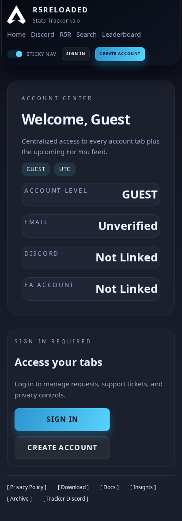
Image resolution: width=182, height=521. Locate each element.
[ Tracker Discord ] (65, 498)
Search (86, 34)
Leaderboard (121, 34)
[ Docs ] (109, 487)
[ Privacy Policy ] (26, 487)
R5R (65, 34)
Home (16, 34)
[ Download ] (73, 487)
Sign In (76, 53)
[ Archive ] (19, 498)
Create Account (119, 53)
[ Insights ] (143, 487)
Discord (42, 34)
